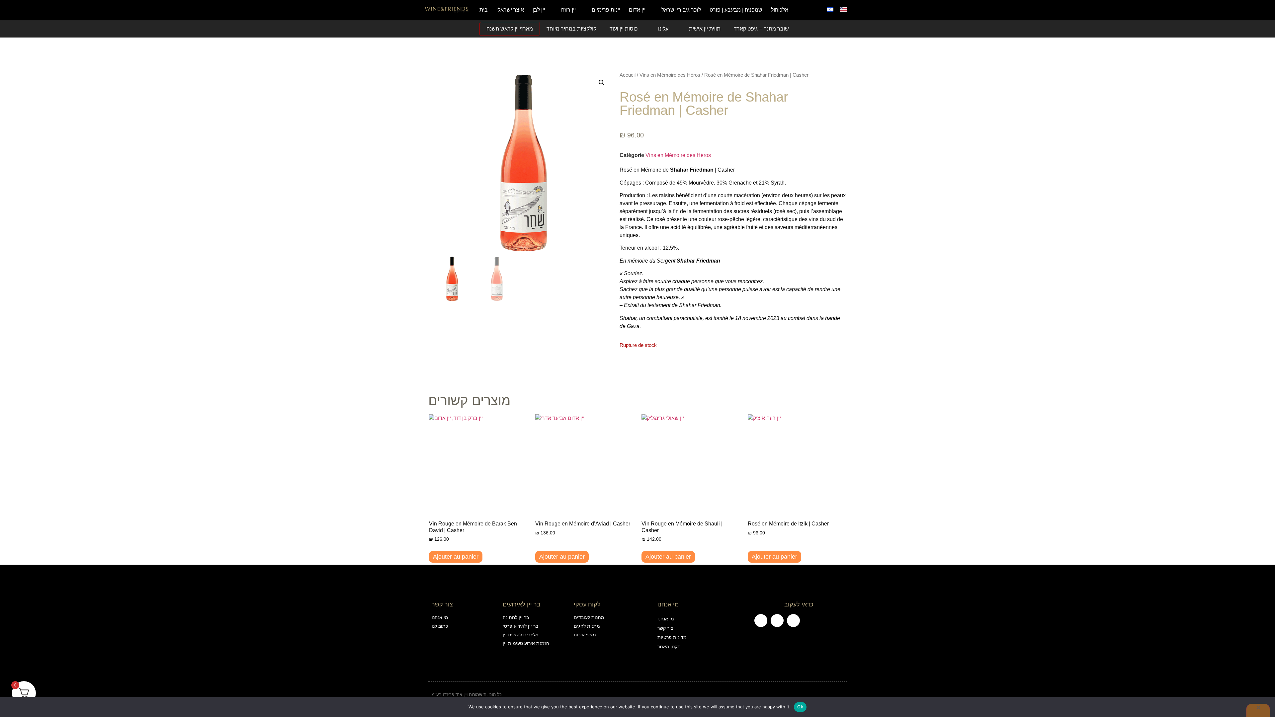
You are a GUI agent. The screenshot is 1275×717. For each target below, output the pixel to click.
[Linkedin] (793, 620)
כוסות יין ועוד (624, 29)
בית (483, 10)
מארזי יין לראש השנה (509, 29)
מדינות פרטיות (672, 637)
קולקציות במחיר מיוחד (571, 29)
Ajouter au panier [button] (455, 556)
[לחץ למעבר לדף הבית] (446, 10)
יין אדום (637, 10)
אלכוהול (779, 10)
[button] (812, 10)
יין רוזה (568, 10)
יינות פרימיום (606, 10)
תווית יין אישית (705, 29)
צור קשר (665, 628)
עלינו (663, 29)
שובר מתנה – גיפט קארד (761, 29)
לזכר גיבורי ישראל (681, 10)
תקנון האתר (669, 646)
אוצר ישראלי (510, 10)
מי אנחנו (665, 618)
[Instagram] (777, 620)
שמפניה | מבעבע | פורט (736, 10)
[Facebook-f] (760, 620)
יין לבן (539, 10)
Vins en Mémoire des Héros (669, 75)
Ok (800, 706)
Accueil (628, 75)
